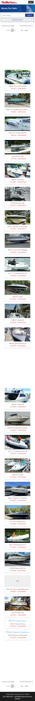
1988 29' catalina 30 (17, 320)
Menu (31, 2)
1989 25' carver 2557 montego (17, 250)
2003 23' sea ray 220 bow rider (18, 226)
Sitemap (17, 698)
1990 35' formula (17, 475)
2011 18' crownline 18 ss (17, 521)
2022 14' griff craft (18, 156)
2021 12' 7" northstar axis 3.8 (17, 451)
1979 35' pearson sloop (17, 624)
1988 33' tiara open (17, 180)
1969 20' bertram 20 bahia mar (17, 635)
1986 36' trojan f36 (17, 404)
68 (22, 30)
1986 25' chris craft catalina (17, 86)
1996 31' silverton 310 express (17, 498)
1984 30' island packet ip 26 (17, 343)
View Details (22, 88)
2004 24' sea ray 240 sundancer (17, 428)
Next (26, 30)
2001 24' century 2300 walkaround (17, 589)
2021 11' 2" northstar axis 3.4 (17, 273)
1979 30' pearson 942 (17, 203)
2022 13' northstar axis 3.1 (17, 545)
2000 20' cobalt (17, 297)
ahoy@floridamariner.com (23, 696)
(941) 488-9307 (8, 696)
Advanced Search (17, 20)
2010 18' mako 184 (17, 613)
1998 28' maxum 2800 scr (18, 568)
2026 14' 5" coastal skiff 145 (17, 133)
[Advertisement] (17, 50)
